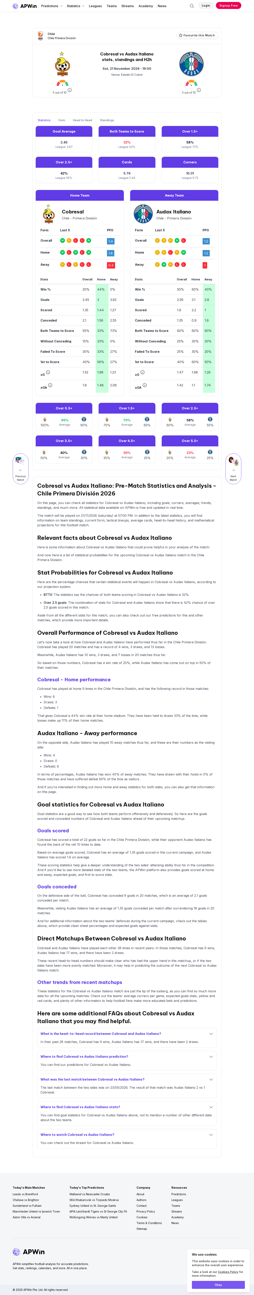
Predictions (49, 6)
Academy (146, 6)
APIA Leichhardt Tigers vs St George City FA (98, 1211)
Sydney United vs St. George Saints (92, 1205)
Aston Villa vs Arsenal (26, 1217)
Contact (142, 1205)
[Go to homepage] (24, 6)
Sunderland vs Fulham (27, 1205)
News (162, 6)
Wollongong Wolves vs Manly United (93, 1217)
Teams (112, 6)
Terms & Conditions (149, 1223)
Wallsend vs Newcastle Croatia (89, 1194)
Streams (127, 6)
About (140, 1194)
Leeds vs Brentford (25, 1194)
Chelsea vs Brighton (26, 1200)
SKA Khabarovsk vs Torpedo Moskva (94, 1200)
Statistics (73, 6)
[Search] (192, 6)
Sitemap (142, 1228)
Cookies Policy (228, 1272)
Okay (218, 1284)
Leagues (95, 6)
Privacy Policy (146, 1211)
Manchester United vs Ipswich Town (36, 1211)
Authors (141, 1200)
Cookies (142, 1217)
